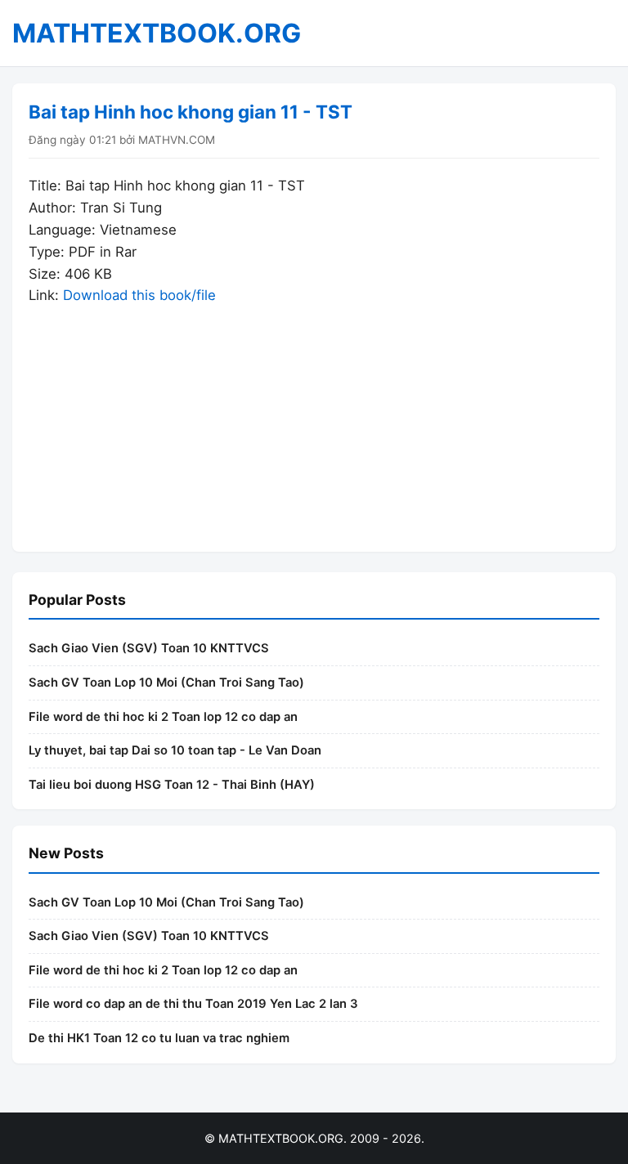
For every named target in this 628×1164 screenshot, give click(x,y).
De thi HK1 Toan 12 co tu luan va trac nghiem (159, 1038)
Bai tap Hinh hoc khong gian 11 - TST (190, 112)
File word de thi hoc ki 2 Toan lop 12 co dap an (163, 717)
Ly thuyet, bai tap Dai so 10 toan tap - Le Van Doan (175, 750)
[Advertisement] (314, 421)
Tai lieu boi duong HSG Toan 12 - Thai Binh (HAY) (172, 784)
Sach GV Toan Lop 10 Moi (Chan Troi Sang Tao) (166, 682)
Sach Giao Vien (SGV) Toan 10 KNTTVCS (149, 648)
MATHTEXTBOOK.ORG (156, 33)
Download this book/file (139, 295)
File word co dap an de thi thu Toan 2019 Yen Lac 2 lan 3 (193, 1003)
